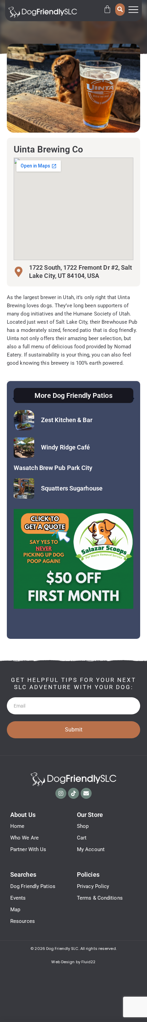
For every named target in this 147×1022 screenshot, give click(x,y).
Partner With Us (28, 849)
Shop (83, 826)
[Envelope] (86, 793)
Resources (22, 921)
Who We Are (24, 838)
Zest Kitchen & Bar (66, 419)
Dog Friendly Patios (32, 886)
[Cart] (107, 9)
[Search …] (120, 9)
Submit (73, 729)
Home (17, 826)
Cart (81, 838)
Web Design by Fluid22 (73, 962)
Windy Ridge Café (65, 447)
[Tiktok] (73, 793)
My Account (91, 849)
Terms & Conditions (100, 898)
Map (15, 909)
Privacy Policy (93, 886)
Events (18, 898)
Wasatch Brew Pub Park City (53, 467)
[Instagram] (60, 793)
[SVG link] (43, 12)
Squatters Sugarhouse (72, 488)
